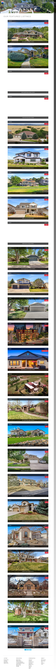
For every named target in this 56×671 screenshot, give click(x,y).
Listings (42, 2)
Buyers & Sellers (18, 664)
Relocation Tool (18, 665)
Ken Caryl (30, 665)
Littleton (30, 667)
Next (30, 649)
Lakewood (30, 666)
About (46, 2)
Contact (50, 2)
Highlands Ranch (31, 664)
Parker (30, 668)
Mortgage (17, 666)
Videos (42, 664)
